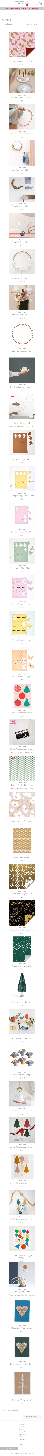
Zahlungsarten (22, 1434)
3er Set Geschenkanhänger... (22, 749)
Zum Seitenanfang (32, 1417)
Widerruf (22, 1432)
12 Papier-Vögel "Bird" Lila (22, 532)
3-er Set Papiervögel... (22, 423)
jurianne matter (22, 59)
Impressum (22, 1424)
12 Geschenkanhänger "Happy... (22, 1257)
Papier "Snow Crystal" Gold (22, 894)
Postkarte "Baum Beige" (22, 1400)
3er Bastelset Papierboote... (22, 387)
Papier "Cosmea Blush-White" (22, 821)
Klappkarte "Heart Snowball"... (22, 1364)
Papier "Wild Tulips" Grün (22, 785)
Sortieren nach (33, 24)
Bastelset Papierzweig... (22, 351)
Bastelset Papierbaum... (22, 1002)
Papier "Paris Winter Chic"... (22, 930)
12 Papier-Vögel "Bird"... (22, 459)
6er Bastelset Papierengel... (22, 1075)
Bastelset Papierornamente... (22, 134)
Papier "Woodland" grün (22, 966)
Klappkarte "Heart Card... (22, 1328)
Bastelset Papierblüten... (22, 170)
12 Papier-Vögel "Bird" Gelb (22, 496)
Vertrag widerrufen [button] (9, 1449)
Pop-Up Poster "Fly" (22, 1292)
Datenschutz (22, 1429)
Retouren (22, 1439)
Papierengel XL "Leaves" (22, 1111)
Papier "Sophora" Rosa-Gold (22, 61)
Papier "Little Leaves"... (22, 858)
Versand (22, 1437)
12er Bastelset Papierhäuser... (22, 1038)
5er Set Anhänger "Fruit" (22, 713)
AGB (22, 1426)
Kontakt (22, 1444)
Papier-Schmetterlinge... (22, 604)
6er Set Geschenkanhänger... (22, 1147)
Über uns (22, 1442)
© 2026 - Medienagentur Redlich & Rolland (22, 1453)
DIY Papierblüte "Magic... (22, 98)
